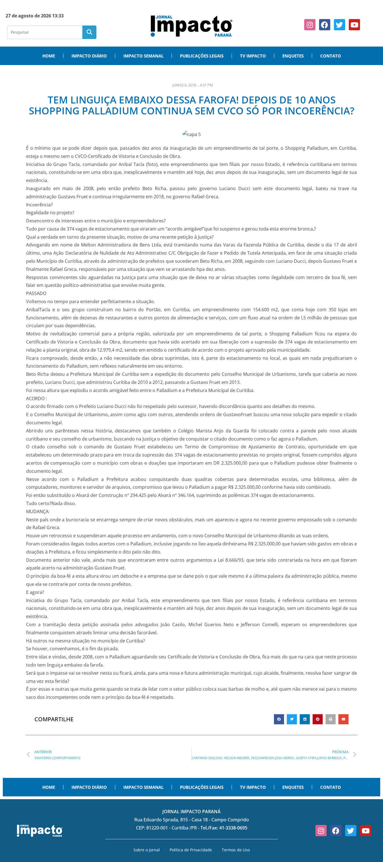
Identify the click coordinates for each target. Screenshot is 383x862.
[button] (279, 719)
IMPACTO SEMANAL (143, 56)
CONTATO (330, 56)
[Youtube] (354, 24)
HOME (48, 56)
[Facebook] (324, 24)
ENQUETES (293, 56)
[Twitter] (339, 24)
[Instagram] (309, 24)
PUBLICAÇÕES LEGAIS (201, 56)
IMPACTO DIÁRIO (89, 56)
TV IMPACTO (253, 56)
